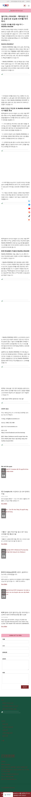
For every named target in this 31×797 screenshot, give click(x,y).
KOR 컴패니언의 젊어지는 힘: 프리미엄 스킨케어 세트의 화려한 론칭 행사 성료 (15, 613)
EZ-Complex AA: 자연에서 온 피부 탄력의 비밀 (15, 493)
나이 (3, 646)
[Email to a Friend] (9, 756)
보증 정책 (5, 730)
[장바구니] (24, 5)
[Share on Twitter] (6, 756)
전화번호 (4, 652)
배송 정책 (5, 724)
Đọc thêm (4, 503)
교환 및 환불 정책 (7, 733)
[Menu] (29, 6)
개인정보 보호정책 (7, 727)
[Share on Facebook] (3, 756)
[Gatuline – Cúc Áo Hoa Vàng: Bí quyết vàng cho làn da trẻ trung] (15, 511)
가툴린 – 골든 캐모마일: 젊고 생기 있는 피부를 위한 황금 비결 (14, 533)
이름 (3, 639)
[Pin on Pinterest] (13, 756)
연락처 (28, 1)
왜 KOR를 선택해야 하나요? (10, 706)
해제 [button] (27, 795)
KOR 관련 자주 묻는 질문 (9, 709)
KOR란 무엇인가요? (8, 703)
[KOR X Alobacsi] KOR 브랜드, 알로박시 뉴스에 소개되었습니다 (14, 573)
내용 (3, 672)
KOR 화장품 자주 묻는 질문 (17, 1)
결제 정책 (5, 736)
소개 (8, 1)
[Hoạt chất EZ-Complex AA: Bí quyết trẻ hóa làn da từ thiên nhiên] (15, 471)
